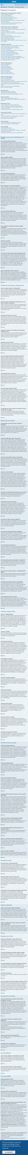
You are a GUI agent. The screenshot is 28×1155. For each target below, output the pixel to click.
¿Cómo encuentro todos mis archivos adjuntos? (10, 123)
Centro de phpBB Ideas (8, 1095)
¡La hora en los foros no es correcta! (8, 31)
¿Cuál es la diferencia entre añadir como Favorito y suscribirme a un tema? (14, 114)
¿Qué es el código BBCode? (6, 64)
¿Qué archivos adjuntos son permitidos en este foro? (11, 122)
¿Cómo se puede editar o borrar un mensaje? (9, 46)
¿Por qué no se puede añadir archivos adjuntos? (10, 53)
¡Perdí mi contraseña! (5, 21)
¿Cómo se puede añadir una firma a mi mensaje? (10, 47)
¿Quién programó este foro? (6, 127)
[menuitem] (2, 5)
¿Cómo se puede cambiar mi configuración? (9, 28)
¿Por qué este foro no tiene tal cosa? (8, 129)
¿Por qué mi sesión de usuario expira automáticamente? (11, 22)
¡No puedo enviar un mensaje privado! (8, 91)
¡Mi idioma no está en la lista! (6, 35)
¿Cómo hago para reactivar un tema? (8, 59)
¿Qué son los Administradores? (7, 77)
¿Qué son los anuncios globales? (7, 68)
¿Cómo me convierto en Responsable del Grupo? (10, 82)
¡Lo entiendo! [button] (8, 1152)
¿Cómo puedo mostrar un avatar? (7, 37)
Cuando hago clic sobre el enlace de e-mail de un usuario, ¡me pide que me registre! (13, 41)
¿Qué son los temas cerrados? (7, 72)
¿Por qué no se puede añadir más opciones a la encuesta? (12, 50)
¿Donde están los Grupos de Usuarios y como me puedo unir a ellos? (14, 81)
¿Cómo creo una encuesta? (6, 49)
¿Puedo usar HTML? (5, 65)
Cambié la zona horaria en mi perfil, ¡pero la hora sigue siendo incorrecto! (12, 34)
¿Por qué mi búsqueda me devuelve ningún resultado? (11, 105)
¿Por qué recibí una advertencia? (7, 55)
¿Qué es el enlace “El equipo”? (6, 87)
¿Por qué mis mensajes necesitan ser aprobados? (10, 58)
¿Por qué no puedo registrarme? (7, 16)
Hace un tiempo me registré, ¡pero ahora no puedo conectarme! (13, 20)
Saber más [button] (5, 1148)
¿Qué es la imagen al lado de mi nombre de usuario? (11, 36)
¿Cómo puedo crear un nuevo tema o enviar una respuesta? (12, 45)
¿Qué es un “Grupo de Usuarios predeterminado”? (10, 86)
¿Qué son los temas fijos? (6, 71)
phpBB (15, 350)
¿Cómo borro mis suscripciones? (7, 118)
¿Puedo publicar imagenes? (6, 67)
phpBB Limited (4, 1083)
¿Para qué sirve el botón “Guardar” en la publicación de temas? (13, 57)
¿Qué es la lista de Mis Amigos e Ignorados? (9, 98)
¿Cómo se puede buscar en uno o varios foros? (10, 104)
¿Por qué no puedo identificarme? (7, 19)
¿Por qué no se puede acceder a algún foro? (9, 52)
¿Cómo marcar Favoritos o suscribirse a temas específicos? (12, 115)
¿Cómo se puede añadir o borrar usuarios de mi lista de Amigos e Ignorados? (13, 100)
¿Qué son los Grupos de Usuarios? (7, 80)
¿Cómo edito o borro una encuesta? (7, 51)
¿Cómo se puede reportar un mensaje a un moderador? (11, 56)
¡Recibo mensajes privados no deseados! (8, 92)
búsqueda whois (4, 1110)
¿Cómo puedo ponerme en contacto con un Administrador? (12, 132)
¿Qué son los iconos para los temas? (8, 73)
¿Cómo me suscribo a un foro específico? (9, 117)
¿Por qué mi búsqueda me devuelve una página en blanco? (12, 107)
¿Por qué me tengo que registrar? (7, 14)
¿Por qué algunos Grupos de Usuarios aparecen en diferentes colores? (12, 84)
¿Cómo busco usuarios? (5, 108)
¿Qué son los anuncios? (5, 70)
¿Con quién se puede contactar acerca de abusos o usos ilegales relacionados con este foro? (13, 131)
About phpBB (3, 1085)
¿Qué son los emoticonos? (6, 66)
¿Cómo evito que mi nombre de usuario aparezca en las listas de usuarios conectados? (13, 30)
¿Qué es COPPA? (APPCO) (6, 15)
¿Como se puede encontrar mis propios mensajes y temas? (12, 109)
